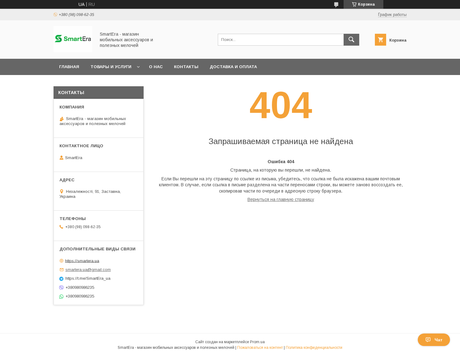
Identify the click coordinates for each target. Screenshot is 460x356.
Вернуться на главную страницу (281, 199)
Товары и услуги (110, 66)
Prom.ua (257, 342)
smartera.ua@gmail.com (88, 269)
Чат (438, 339)
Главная (69, 66)
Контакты (186, 66)
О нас (156, 66)
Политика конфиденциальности (314, 347)
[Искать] (351, 40)
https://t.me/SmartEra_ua (87, 278)
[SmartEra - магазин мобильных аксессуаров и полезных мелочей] (73, 50)
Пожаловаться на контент (260, 347)
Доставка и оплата (233, 66)
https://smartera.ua (82, 260)
